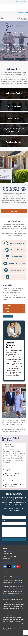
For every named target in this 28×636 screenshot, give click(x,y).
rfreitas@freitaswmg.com (9, 562)
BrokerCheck (18, 582)
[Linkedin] (14, 566)
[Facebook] (5, 566)
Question (4, 525)
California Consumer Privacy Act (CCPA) (13, 589)
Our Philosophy (8, 305)
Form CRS (5, 572)
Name (3, 515)
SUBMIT (14, 540)
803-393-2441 (9, 551)
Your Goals (6, 311)
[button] (1, 8)
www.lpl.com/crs (17, 576)
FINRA (9, 601)
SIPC (12, 601)
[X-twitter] (9, 566)
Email (3, 520)
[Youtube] (18, 566)
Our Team (6, 308)
